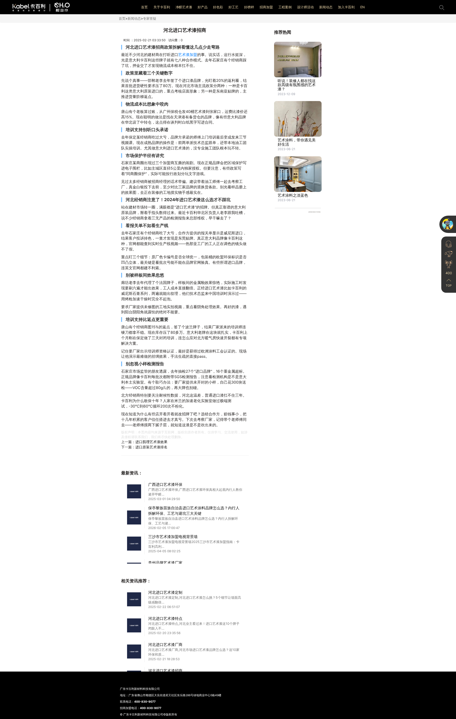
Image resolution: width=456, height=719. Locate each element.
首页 (144, 7)
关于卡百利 (161, 7)
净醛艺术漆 (184, 7)
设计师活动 (305, 7)
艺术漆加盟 (187, 54)
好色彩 (218, 7)
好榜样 (249, 7)
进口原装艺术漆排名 (151, 447)
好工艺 (233, 7)
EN (362, 7)
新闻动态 (325, 7)
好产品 (203, 7)
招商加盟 (266, 7)
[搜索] (442, 7)
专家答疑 (149, 18)
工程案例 (285, 7)
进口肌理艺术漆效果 (151, 442)
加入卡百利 (346, 7)
